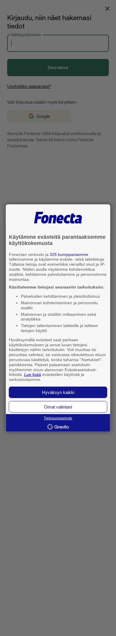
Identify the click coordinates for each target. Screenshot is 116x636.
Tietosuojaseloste (58, 418)
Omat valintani (58, 406)
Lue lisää (32, 374)
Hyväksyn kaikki (58, 392)
